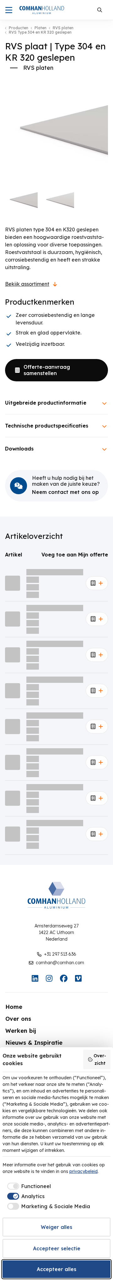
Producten (18, 28)
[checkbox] (28, 1186)
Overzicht (100, 1059)
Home (13, 1006)
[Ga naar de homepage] (41, 10)
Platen (40, 28)
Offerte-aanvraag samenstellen (47, 370)
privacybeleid (83, 1171)
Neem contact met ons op (65, 492)
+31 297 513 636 (60, 954)
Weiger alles (56, 1227)
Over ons (18, 1018)
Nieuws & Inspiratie (33, 1042)
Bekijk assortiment (27, 284)
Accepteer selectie (56, 1248)
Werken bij (20, 1030)
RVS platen (63, 28)
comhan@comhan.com (60, 962)
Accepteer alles (56, 1269)
